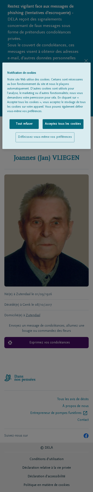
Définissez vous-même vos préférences (45, 137)
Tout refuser (24, 123)
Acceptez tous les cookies (63, 123)
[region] (46, 106)
